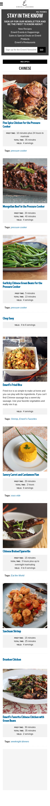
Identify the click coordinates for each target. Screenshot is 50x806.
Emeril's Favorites (28, 419)
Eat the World (17, 575)
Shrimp (14, 419)
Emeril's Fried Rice (12, 385)
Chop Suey (8, 318)
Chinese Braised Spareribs (16, 551)
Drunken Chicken (12, 659)
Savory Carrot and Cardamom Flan (21, 475)
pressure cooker (19, 151)
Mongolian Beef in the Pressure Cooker (24, 206)
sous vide (15, 495)
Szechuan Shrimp (12, 631)
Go (41, 50)
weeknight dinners (20, 741)
